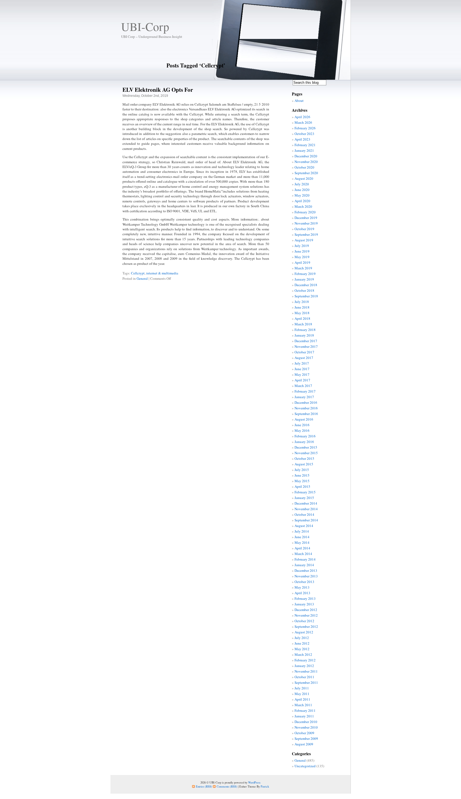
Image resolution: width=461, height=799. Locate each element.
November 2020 (306, 161)
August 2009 (304, 744)
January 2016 (304, 441)
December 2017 (306, 340)
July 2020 (302, 184)
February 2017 (305, 391)
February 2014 (305, 559)
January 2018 (304, 335)
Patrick (265, 786)
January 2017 (304, 396)
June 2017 (302, 368)
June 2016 (302, 424)
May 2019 (302, 256)
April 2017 (302, 380)
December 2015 (306, 447)
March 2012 (303, 654)
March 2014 (303, 553)
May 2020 (302, 195)
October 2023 (304, 133)
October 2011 (304, 676)
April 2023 (302, 139)
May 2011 (302, 693)
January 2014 (304, 564)
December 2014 (306, 503)
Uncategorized (305, 766)
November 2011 (306, 671)
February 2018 (305, 329)
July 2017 (302, 363)
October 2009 (304, 732)
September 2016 (306, 413)
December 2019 (306, 217)
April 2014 (302, 548)
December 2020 (306, 156)
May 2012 (302, 648)
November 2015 (306, 452)
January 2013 (304, 604)
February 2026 (305, 128)
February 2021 (305, 144)
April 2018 (302, 318)
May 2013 (302, 587)
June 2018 (302, 307)
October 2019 (304, 228)
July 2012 (302, 637)
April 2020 (302, 200)
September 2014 (306, 520)
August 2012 (304, 632)
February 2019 (305, 273)
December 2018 (306, 284)
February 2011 (305, 710)
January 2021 (304, 150)
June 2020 (302, 189)
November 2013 (306, 576)
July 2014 (302, 531)
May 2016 (302, 430)
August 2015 (304, 464)
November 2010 (306, 727)
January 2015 (304, 497)
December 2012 (306, 609)
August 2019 (304, 240)
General (142, 278)
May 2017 (302, 374)
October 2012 (304, 620)
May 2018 (302, 312)
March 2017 (303, 385)
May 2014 (302, 542)
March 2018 (303, 324)
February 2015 (305, 492)
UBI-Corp (145, 26)
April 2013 (302, 592)
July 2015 (302, 469)
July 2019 (302, 245)
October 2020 (304, 167)
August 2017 (304, 357)
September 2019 (306, 234)
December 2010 (306, 721)
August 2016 (304, 419)
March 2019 (303, 268)
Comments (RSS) (227, 786)
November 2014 (306, 508)
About (299, 100)
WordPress (254, 782)
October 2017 (304, 352)
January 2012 (304, 665)
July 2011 (302, 688)
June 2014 (302, 536)
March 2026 (303, 122)
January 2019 (304, 279)
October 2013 (304, 581)
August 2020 (304, 178)
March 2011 (303, 704)
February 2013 (305, 598)
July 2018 (302, 301)
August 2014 (304, 525)
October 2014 (304, 514)
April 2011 (302, 699)
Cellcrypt (138, 273)
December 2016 (306, 402)
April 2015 (302, 486)
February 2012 (305, 660)
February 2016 (305, 436)
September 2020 (306, 172)
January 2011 (304, 716)
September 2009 (306, 738)
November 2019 (306, 223)
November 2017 (306, 346)
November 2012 (306, 615)
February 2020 (305, 212)
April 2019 (302, 262)
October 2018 (304, 290)
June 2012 (302, 643)
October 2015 (304, 458)
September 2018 (306, 296)
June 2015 (302, 475)
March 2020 (303, 206)
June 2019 (302, 251)
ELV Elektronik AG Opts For (157, 89)
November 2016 (306, 408)
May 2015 (302, 480)
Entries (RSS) (204, 786)
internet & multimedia (162, 273)
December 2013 (306, 570)
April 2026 (302, 116)
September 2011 (306, 682)
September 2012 (306, 626)
